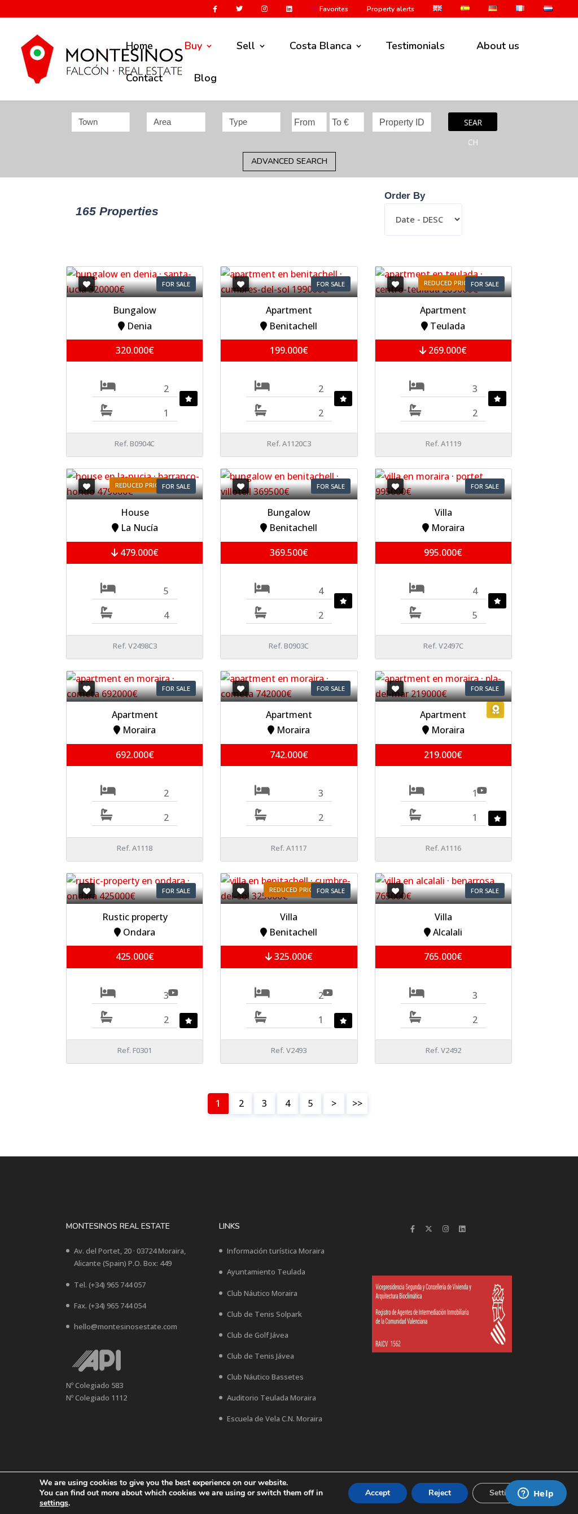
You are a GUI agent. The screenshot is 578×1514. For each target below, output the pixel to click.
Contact (144, 78)
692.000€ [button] (135, 755)
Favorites (333, 10)
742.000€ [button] (289, 755)
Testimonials (415, 46)
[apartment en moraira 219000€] (443, 686)
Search (473, 124)
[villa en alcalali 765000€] (443, 888)
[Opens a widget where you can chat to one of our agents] (536, 1494)
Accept (377, 1492)
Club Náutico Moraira (262, 1293)
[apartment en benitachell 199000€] (289, 282)
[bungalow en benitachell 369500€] (289, 484)
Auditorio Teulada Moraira (271, 1398)
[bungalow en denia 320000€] (135, 282)
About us (497, 46)
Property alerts (390, 10)
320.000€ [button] (135, 350)
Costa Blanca (321, 46)
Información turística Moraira (276, 1251)
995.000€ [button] (443, 552)
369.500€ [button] (289, 552)
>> (357, 1103)
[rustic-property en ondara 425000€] (135, 888)
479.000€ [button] (138, 552)
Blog (205, 78)
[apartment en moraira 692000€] (135, 686)
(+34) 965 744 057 (117, 1285)
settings (54, 1503)
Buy (193, 46)
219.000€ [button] (443, 755)
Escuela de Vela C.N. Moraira (274, 1418)
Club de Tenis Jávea (260, 1356)
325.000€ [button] (292, 956)
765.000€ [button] (443, 956)
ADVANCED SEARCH (289, 161)
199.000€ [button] (289, 350)
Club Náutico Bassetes (265, 1377)
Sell (246, 46)
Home (139, 46)
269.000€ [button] (446, 350)
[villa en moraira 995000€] (443, 484)
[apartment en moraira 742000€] (289, 686)
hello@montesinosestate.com (125, 1326)
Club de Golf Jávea (257, 1335)
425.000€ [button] (135, 956)
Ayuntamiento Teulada (266, 1272)
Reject (439, 1492)
